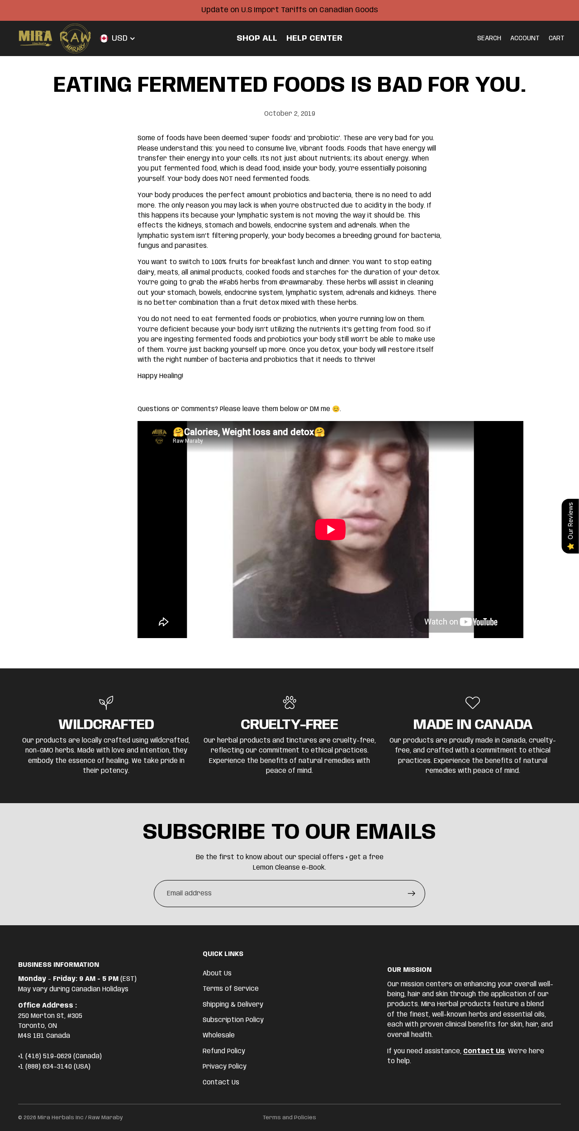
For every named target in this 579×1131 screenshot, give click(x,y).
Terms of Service (231, 989)
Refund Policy (224, 1051)
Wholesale (219, 1035)
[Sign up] (411, 893)
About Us (217, 973)
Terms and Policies (289, 1118)
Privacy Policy (225, 1067)
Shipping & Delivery (233, 1004)
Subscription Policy (233, 1020)
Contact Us (221, 1082)
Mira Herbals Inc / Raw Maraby (80, 1118)
